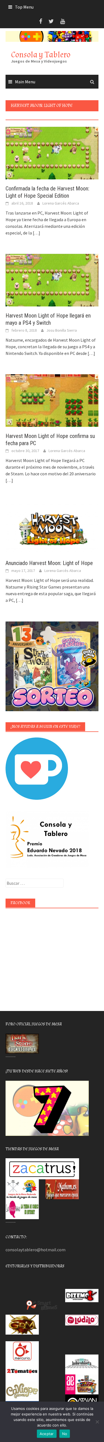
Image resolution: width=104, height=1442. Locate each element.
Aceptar (47, 1433)
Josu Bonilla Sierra (61, 330)
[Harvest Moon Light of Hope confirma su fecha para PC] (52, 400)
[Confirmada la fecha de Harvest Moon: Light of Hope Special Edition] (52, 152)
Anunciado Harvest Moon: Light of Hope (49, 563)
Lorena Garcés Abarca (60, 203)
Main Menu (25, 81)
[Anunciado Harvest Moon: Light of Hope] (52, 527)
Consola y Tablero (40, 54)
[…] (36, 233)
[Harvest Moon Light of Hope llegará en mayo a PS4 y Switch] (52, 279)
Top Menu (24, 7)
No (64, 1433)
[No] (97, 1422)
